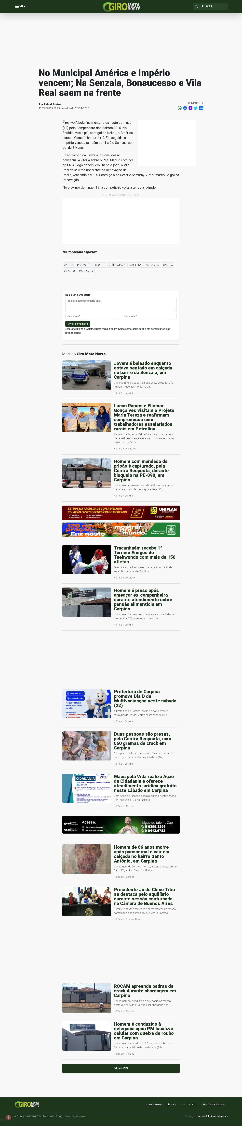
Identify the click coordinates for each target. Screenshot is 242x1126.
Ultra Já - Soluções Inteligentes (212, 1116)
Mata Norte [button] (86, 270)
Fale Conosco (188, 1104)
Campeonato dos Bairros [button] (144, 265)
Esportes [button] (99, 265)
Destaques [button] (83, 265)
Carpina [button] (69, 265)
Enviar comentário (77, 323)
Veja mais (121, 1068)
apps (172, 1104)
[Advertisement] (121, 40)
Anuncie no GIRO (154, 1104)
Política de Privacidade (213, 1104)
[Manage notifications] (8, 1117)
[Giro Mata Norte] (121, 6)
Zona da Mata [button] (117, 265)
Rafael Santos (52, 104)
